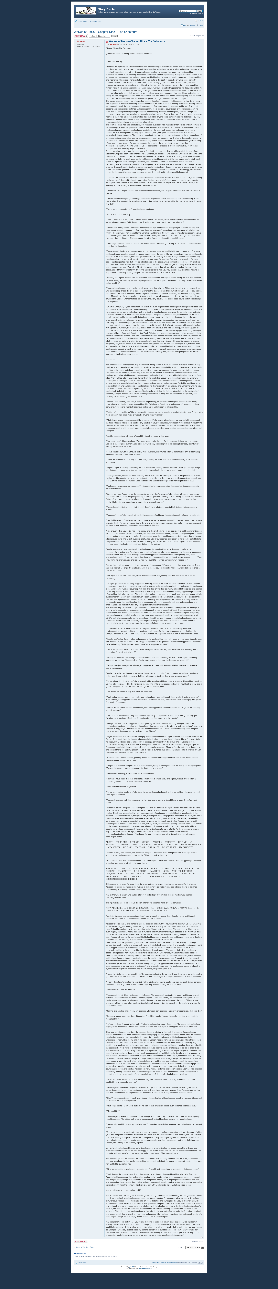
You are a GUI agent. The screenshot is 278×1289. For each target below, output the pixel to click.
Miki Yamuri (114, 44)
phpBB (131, 1267)
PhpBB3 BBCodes (145, 1268)
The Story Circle (95, 21)
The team (155, 1263)
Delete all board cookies (168, 1263)
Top (202, 1237)
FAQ (184, 25)
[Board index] (86, 10)
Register (193, 25)
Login (201, 25)
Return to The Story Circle (85, 1247)
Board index (82, 21)
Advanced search (196, 13)
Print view (196, 20)
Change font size (200, 20)
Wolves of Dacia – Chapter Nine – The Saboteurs (105, 31)
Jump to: (181, 1247)
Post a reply (78, 35)
